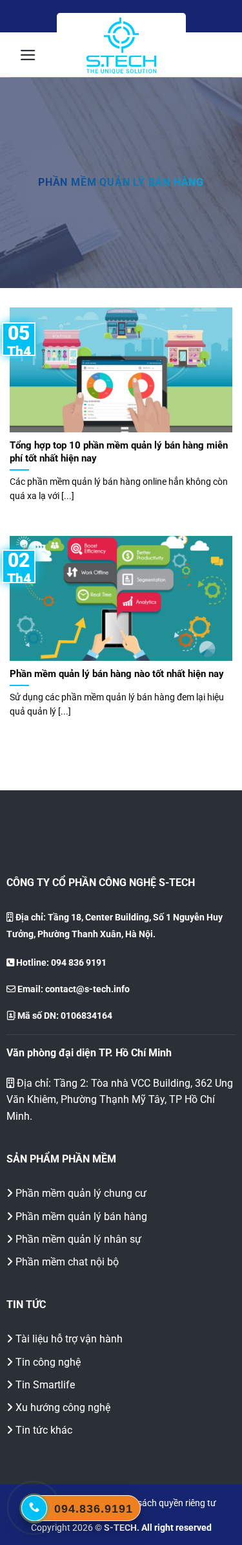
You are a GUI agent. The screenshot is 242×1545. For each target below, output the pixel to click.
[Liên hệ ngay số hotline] (34, 1508)
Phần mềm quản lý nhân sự (78, 1239)
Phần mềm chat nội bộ (67, 1262)
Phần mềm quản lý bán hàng (81, 1216)
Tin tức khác (43, 1430)
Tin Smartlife (45, 1385)
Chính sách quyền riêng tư (164, 1503)
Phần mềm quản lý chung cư (80, 1193)
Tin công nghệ (48, 1362)
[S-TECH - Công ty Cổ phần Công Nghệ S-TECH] (121, 45)
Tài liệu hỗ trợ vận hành (69, 1339)
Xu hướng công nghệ (62, 1407)
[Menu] (28, 55)
